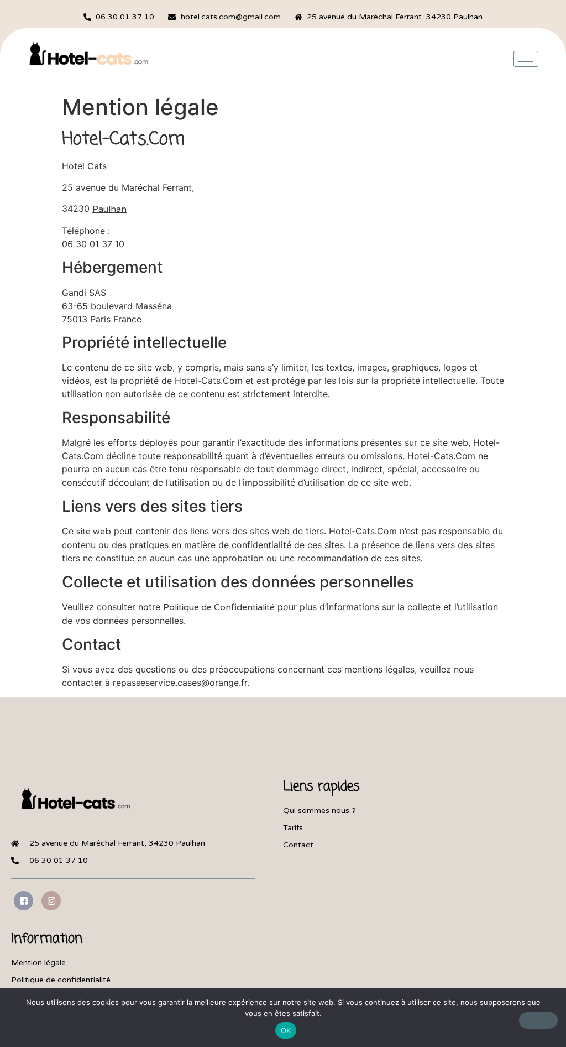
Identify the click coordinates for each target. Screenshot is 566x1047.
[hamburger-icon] (525, 59)
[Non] (538, 1020)
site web (93, 531)
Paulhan (109, 209)
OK (286, 1030)
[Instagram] (51, 900)
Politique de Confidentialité (219, 607)
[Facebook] (23, 900)
